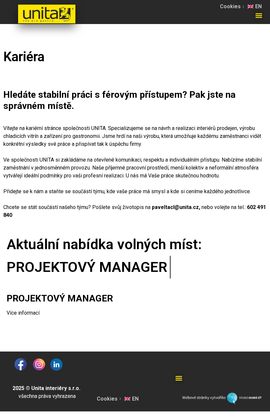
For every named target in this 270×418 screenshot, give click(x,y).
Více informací (23, 313)
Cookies (230, 6)
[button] (258, 15)
